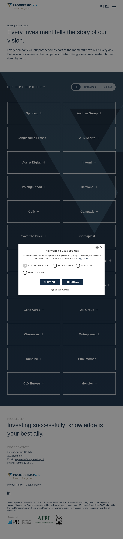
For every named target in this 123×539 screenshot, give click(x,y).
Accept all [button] (49, 282)
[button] (61, 290)
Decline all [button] (73, 282)
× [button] (101, 247)
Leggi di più (83, 258)
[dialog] (61, 269)
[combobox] (97, 247)
